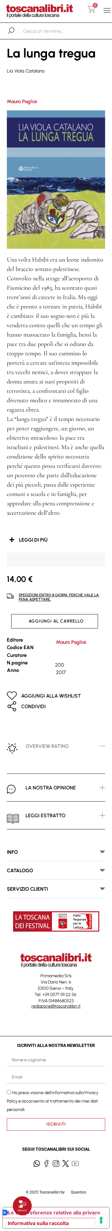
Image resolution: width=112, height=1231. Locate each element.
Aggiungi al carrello (56, 621)
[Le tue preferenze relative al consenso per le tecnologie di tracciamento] (101, 1220)
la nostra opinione (51, 788)
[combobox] (55, 31)
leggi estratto (45, 815)
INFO (12, 852)
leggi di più (33, 540)
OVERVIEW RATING (47, 746)
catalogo (20, 870)
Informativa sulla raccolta (38, 1223)
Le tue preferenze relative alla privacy (54, 1212)
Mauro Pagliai (22, 101)
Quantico (78, 1192)
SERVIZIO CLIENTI (27, 889)
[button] (107, 10)
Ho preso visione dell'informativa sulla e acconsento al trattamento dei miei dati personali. (52, 1101)
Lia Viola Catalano (25, 71)
